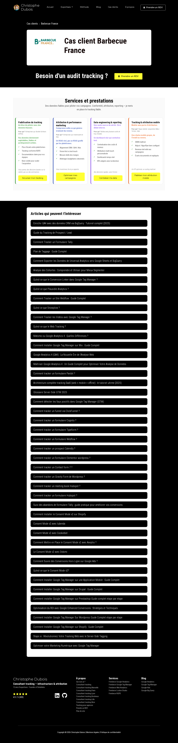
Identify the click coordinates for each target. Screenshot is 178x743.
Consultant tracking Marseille (87, 687)
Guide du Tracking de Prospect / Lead (52, 232)
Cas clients (113, 7)
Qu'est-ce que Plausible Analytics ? (51, 289)
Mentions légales (92, 732)
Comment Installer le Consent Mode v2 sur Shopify (59, 514)
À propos (129, 7)
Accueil (50, 7)
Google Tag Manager (149, 684)
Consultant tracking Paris (85, 690)
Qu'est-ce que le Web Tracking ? (49, 326)
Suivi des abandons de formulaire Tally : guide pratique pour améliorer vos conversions (78, 504)
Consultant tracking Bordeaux (87, 696)
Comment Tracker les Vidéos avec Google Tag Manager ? (62, 317)
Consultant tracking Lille (85, 699)
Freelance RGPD (115, 693)
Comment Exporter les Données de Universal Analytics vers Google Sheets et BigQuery (77, 260)
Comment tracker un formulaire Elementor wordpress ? (61, 457)
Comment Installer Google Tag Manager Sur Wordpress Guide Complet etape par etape (77, 617)
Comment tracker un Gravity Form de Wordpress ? (59, 476)
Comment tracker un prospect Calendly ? (54, 448)
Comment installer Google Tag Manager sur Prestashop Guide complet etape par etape (78, 598)
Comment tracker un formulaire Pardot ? (54, 373)
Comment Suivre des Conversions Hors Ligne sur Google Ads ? (65, 561)
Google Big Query (147, 690)
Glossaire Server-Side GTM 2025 (50, 392)
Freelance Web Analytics (118, 687)
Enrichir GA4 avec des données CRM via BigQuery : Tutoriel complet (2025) (71, 223)
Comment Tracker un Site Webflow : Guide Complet (59, 298)
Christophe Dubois (30, 679)
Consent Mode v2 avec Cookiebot (50, 533)
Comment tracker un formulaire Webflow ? (55, 439)
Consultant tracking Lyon (85, 693)
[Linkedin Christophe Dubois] (57, 696)
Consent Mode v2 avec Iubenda (49, 523)
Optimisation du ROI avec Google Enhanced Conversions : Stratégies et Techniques (75, 608)
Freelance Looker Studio (118, 690)
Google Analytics (147, 682)
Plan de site (80, 711)
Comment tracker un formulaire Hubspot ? (55, 495)
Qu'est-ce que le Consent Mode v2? (51, 570)
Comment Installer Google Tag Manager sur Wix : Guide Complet (66, 345)
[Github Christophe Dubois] (64, 696)
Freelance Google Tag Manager (120, 684)
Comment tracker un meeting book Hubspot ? (56, 486)
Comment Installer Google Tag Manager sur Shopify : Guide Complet (68, 626)
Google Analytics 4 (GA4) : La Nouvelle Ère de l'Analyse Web (63, 354)
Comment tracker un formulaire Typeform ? (55, 429)
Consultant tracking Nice (85, 702)
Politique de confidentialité (110, 732)
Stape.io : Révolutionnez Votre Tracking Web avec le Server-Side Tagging (70, 636)
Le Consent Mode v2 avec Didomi (50, 551)
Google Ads (145, 687)
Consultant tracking (83, 684)
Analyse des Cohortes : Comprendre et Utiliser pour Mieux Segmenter (69, 270)
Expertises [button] (66, 7)
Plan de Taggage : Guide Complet (50, 251)
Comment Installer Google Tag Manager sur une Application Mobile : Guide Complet (76, 579)
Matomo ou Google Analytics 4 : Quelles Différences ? (60, 335)
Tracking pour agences (84, 705)
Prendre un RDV (154, 7)
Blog (98, 7)
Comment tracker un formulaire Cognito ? (54, 420)
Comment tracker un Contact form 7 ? (52, 467)
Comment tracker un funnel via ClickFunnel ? (56, 411)
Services (113, 678)
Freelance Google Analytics (119, 682)
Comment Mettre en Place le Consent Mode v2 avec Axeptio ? (64, 542)
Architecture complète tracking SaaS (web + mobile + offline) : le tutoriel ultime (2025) (77, 382)
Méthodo (84, 7)
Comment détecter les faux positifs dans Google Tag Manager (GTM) (68, 401)
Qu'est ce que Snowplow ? (46, 307)
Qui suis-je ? (80, 682)
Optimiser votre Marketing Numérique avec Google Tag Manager (66, 645)
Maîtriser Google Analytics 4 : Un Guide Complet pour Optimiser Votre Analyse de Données (79, 364)
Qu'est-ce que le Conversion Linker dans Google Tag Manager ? (65, 279)
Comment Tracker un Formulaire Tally (52, 242)
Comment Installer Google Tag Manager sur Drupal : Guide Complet (67, 589)
